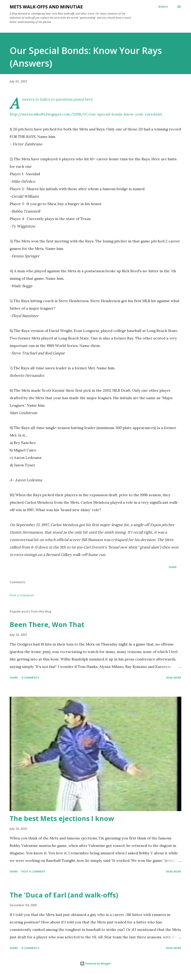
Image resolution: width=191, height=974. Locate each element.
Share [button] (173, 567)
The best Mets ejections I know (62, 818)
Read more (173, 677)
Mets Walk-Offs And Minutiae (46, 7)
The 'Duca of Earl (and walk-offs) (64, 895)
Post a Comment (22, 595)
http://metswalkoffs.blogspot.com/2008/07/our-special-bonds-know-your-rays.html (86, 114)
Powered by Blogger (97, 963)
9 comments (30, 677)
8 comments (30, 948)
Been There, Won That (47, 624)
